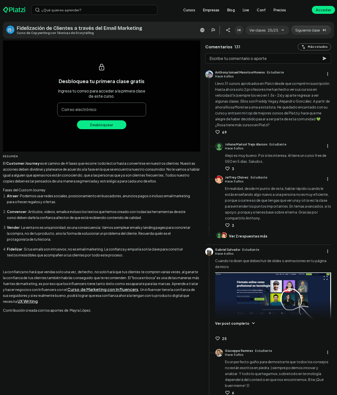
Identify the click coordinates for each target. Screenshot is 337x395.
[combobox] (94, 10)
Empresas (211, 10)
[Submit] (37, 9)
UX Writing (28, 301)
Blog (231, 10)
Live (246, 10)
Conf (261, 10)
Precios (280, 10)
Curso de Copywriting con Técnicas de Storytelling (55, 33)
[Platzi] (14, 10)
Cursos (189, 10)
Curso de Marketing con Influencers (102, 289)
